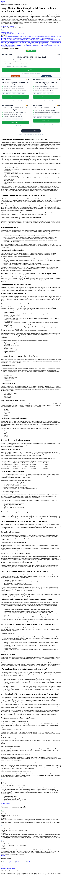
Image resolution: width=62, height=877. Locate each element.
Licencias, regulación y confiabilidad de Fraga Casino (15, 38)
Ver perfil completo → (6, 803)
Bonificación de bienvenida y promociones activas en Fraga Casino (18, 39)
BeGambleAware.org (39, 134)
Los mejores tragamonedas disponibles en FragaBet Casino (16, 36)
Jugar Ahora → (31, 70)
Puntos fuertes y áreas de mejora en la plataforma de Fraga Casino (28, 44)
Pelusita (3, 1)
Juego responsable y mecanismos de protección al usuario (23, 42)
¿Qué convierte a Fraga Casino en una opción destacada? (46, 36)
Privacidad (3, 868)
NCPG (28, 861)
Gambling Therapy (8, 861)
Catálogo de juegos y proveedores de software (48, 39)
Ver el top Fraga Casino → (7, 26)
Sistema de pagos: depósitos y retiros (10, 41)
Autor (2, 2)
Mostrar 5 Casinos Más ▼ (31, 131)
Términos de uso (10, 868)
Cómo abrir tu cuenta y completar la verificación (41, 38)
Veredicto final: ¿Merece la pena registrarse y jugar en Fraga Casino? (34, 45)
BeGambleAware (20, 861)
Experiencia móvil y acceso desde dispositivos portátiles (34, 41)
